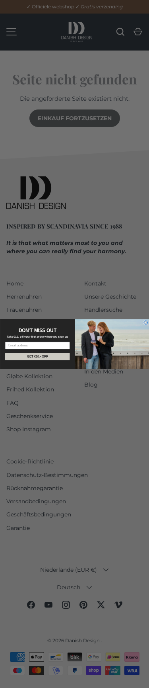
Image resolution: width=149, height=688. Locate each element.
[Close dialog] (146, 322)
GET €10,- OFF (37, 356)
